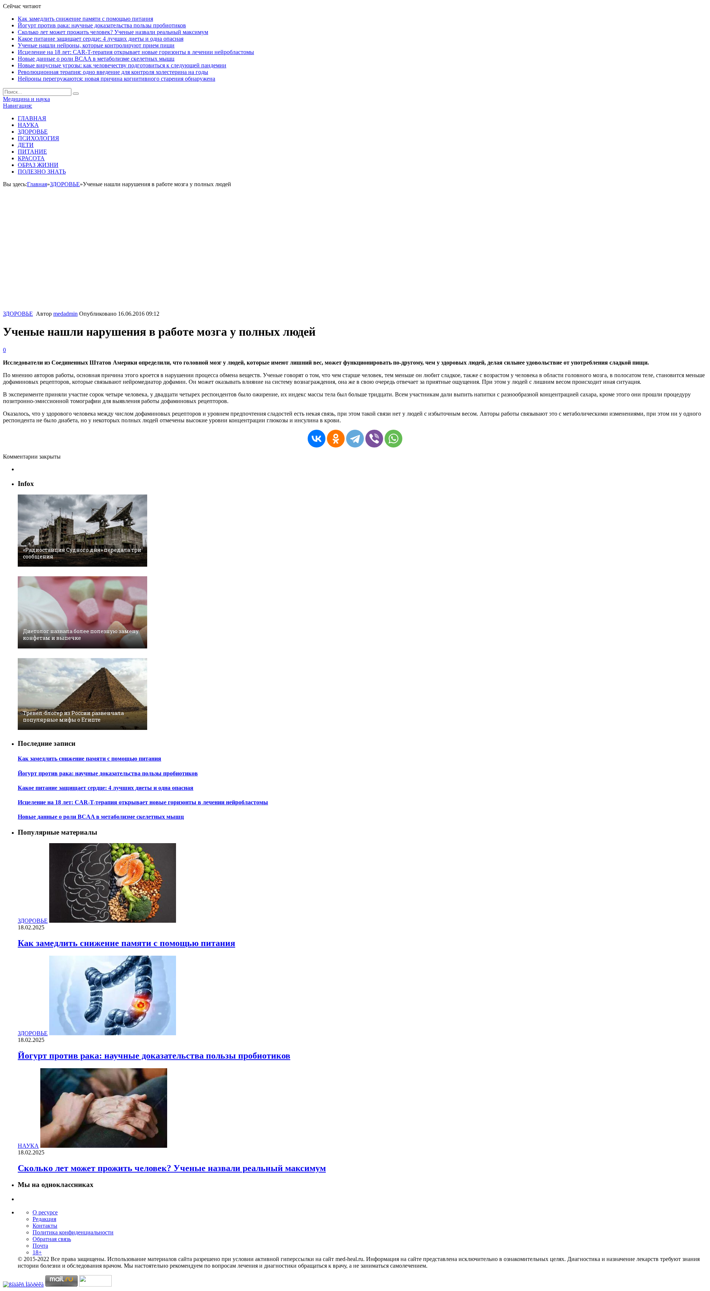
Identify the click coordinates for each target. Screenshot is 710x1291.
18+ (37, 1252)
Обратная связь (52, 1239)
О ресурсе (45, 1212)
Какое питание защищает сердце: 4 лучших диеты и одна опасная (100, 39)
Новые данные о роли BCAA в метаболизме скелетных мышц (96, 59)
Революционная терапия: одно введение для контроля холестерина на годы (113, 72)
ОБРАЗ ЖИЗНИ (38, 165)
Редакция (44, 1219)
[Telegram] (355, 438)
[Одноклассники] (336, 438)
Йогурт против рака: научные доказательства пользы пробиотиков (102, 25)
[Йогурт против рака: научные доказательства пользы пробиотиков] (112, 1033)
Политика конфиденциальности (73, 1232)
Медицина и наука (26, 99)
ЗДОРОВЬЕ (33, 131)
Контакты (45, 1226)
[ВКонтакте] (316, 438)
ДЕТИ (26, 145)
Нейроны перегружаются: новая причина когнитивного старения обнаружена (116, 79)
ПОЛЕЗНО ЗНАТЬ (42, 171)
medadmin (65, 314)
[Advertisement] (355, 255)
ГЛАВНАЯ (32, 118)
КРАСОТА (31, 158)
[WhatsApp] (393, 438)
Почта (40, 1246)
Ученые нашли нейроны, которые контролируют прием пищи (96, 45)
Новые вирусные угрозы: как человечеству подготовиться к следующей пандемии (122, 65)
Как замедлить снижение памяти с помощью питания (85, 19)
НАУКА (28, 125)
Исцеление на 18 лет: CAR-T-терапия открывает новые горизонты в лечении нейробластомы (136, 52)
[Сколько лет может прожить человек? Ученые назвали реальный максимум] (103, 1146)
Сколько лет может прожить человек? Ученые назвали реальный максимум (113, 32)
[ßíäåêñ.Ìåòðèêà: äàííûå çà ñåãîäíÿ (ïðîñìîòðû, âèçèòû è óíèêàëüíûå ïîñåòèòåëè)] (23, 1284)
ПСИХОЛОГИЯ (38, 138)
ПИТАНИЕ (32, 151)
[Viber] (374, 438)
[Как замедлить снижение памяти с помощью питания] (112, 921)
